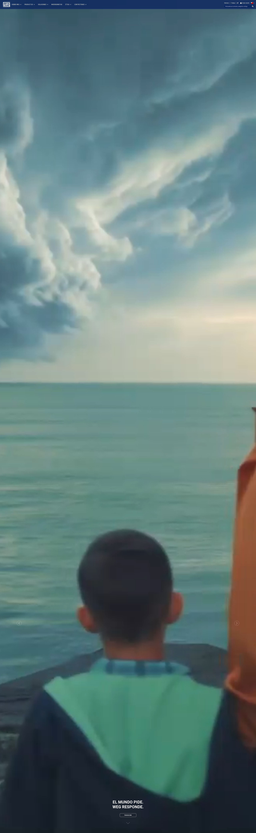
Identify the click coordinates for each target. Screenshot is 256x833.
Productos (28, 4)
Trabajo (233, 3)
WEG (6, 4)
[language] (252, 3)
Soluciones (42, 4)
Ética (67, 4)
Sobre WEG (15, 4)
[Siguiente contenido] (128, 821)
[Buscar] (252, 6)
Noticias (226, 3)
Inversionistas (56, 4)
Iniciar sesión (245, 3)
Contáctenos (79, 4)
